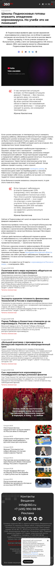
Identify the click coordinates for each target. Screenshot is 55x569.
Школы (11, 26)
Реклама (27, 513)
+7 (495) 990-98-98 (27, 509)
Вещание (27, 500)
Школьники (16, 26)
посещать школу (37, 169)
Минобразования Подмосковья (28, 26)
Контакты (27, 496)
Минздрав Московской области (38, 252)
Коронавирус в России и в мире (44, 26)
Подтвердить (28, 561)
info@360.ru (27, 504)
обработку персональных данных (30, 553)
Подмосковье (5, 26)
